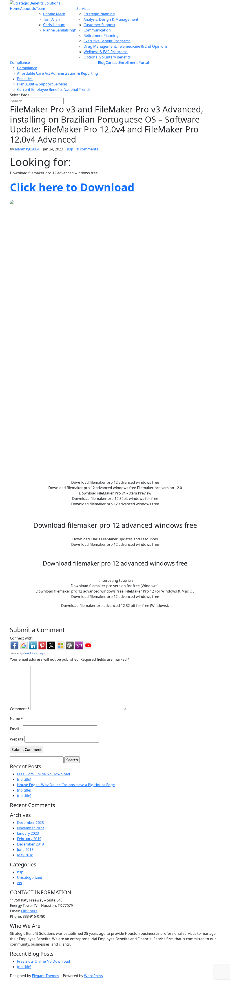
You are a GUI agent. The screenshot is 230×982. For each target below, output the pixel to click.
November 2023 (30, 827)
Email (16, 728)
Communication (97, 30)
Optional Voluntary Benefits (107, 57)
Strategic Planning (99, 13)
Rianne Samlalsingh (59, 30)
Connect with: (21, 638)
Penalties (25, 78)
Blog (102, 62)
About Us (28, 8)
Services (83, 8)
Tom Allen (51, 19)
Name (16, 718)
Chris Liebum (54, 24)
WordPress (93, 975)
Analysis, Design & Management (111, 19)
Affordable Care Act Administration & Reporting (57, 73)
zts (19, 882)
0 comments (87, 149)
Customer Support (99, 24)
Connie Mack (54, 13)
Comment (20, 708)
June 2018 (25, 849)
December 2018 (30, 844)
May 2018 (25, 854)
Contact (112, 62)
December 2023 (30, 822)
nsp (70, 149)
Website (17, 739)
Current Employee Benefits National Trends (54, 89)
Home (15, 8)
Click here (29, 910)
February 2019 (29, 838)
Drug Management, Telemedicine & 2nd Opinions (126, 46)
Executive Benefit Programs (107, 40)
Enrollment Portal (134, 62)
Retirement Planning (101, 35)
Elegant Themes (45, 975)
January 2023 (28, 833)
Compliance (20, 62)
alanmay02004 (27, 149)
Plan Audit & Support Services (42, 84)
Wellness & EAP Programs (106, 51)
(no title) (24, 779)
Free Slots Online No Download (43, 774)
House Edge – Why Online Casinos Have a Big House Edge (66, 784)
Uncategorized (29, 877)
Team (40, 8)
